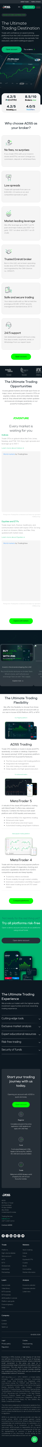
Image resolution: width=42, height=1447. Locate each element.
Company (5, 1315)
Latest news (26, 1292)
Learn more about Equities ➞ (13, 537)
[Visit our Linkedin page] (11, 1236)
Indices (25, 1253)
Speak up (5, 1327)
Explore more (16, 681)
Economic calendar (29, 1285)
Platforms (5, 1250)
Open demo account (21, 940)
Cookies (25, 1341)
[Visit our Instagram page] (19, 1236)
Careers (4, 1321)
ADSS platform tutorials (9, 1298)
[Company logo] (6, 7)
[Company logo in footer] (6, 1195)
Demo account (6, 1256)
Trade (4, 1245)
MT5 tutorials (6, 1292)
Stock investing (27, 1250)
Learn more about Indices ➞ (13, 448)
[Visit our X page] (8, 1236)
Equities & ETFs (28, 1260)
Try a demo (28, 49)
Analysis (26, 1280)
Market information (29, 1272)
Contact (4, 1324)
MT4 (3, 1263)
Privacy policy (6, 1344)
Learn (4, 1280)
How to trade (6, 1285)
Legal (3, 1341)
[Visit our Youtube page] (15, 1236)
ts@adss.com (6, 1219)
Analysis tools (6, 1266)
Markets (26, 1245)
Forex (24, 1256)
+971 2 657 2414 (8, 1221)
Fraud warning (27, 1344)
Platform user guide (8, 1301)
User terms (26, 1347)
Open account (28, 7)
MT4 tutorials (6, 1295)
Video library (6, 1288)
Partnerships (6, 1272)
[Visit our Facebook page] (4, 1236)
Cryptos (25, 1263)
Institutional (5, 1269)
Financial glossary (7, 1305)
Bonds (25, 1266)
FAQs (3, 1308)
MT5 (3, 1260)
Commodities (27, 1269)
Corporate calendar (29, 1288)
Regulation (5, 1347)
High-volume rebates (8, 1253)
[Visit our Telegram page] (23, 1236)
